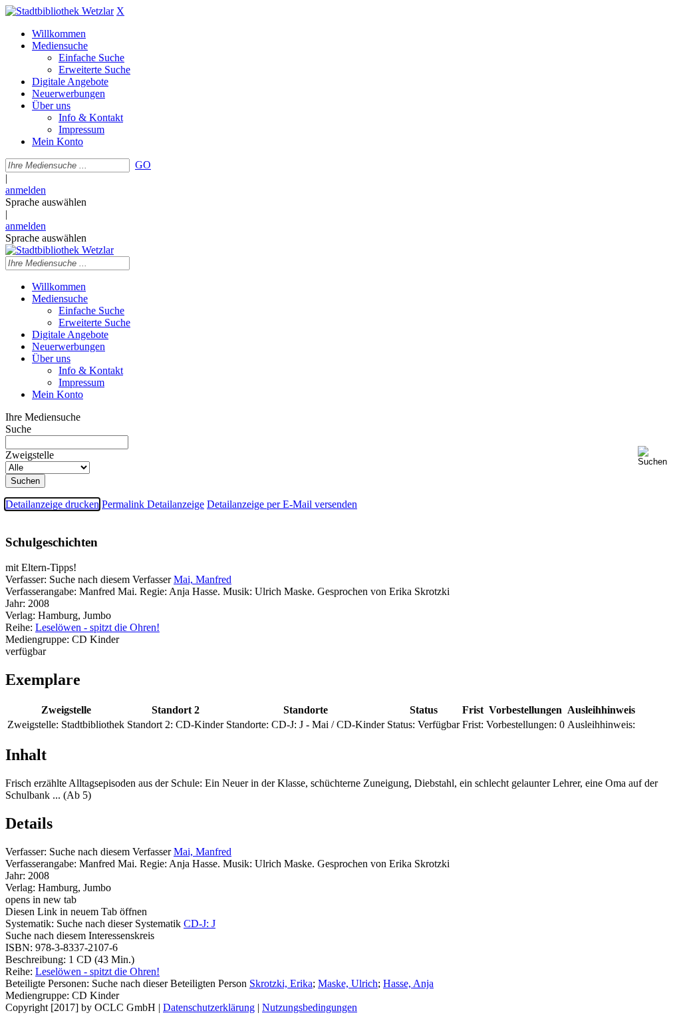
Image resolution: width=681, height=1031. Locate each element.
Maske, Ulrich (348, 983)
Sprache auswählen (45, 202)
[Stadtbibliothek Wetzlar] (59, 11)
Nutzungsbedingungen (309, 1007)
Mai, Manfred (202, 579)
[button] (657, 456)
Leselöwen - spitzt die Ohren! (97, 627)
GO (143, 164)
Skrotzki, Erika (281, 983)
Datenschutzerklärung (209, 1007)
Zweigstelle (29, 455)
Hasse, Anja (408, 983)
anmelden (25, 190)
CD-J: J (199, 923)
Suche (18, 429)
